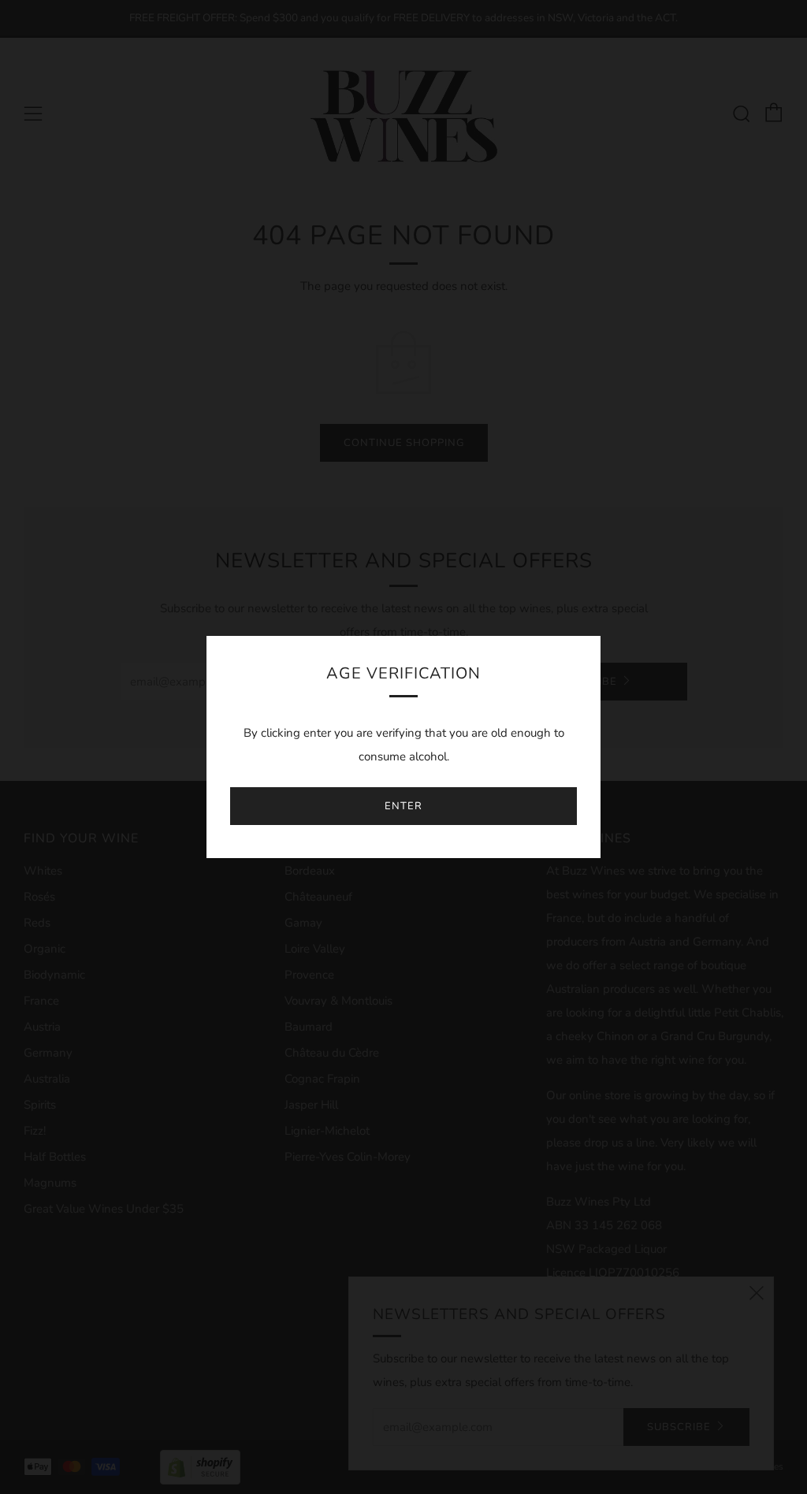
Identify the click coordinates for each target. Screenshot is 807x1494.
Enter (403, 806)
